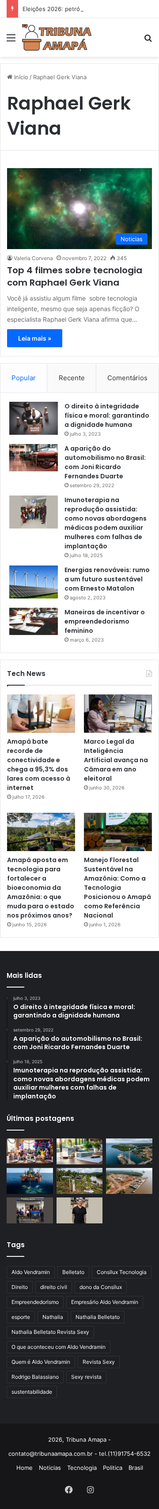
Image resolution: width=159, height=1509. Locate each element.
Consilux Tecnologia (122, 1272)
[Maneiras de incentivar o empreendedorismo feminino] (33, 621)
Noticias (50, 1467)
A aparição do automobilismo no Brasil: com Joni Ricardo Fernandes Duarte (105, 462)
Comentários (127, 378)
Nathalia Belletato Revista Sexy (50, 1332)
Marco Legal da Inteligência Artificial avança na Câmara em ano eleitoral (116, 760)
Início (20, 77)
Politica (112, 1467)
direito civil (53, 1287)
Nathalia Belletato (98, 1317)
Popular (23, 378)
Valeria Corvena (33, 258)
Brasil (136, 1467)
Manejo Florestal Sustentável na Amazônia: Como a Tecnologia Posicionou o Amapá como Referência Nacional (117, 887)
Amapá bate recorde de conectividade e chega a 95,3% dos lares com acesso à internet (38, 764)
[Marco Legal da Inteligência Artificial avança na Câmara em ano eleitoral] (118, 713)
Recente (72, 378)
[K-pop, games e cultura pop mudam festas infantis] (30, 1151)
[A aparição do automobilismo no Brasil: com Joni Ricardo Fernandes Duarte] (33, 457)
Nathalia (52, 1317)
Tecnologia (82, 1467)
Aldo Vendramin (30, 1272)
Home (24, 1467)
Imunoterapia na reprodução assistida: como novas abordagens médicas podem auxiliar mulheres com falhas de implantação (105, 523)
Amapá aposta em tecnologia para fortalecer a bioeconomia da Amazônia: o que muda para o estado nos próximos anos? (40, 887)
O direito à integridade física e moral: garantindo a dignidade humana (106, 415)
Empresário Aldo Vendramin (104, 1302)
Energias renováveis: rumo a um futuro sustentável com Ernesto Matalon (107, 579)
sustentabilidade (31, 1391)
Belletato (73, 1272)
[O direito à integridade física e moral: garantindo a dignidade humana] (33, 418)
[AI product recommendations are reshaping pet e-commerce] (80, 1210)
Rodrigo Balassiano (35, 1376)
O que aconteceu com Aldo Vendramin (58, 1347)
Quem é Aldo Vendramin (40, 1361)
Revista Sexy (99, 1361)
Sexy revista (86, 1376)
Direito (19, 1287)
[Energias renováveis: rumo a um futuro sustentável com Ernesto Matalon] (33, 581)
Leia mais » (34, 338)
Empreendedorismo (35, 1302)
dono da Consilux (101, 1287)
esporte (20, 1317)
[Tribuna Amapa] (56, 37)
